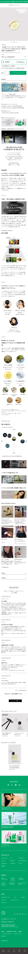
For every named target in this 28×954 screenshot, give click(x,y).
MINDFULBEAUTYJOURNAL (3, 884)
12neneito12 (19, 559)
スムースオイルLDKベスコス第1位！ (8, 1)
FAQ (15, 897)
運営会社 (3, 931)
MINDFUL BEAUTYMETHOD (13, 879)
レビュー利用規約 (14, 592)
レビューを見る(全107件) (21, 690)
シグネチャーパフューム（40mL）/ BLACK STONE (12, 107)
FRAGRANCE (4, 863)
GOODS (20, 863)
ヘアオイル (3, 44)
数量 (2, 72)
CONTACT (23, 897)
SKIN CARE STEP (14, 899)
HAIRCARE (12, 860)
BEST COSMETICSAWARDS (22, 884)
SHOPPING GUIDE (5, 897)
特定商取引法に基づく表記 (11, 931)
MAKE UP (3, 860)
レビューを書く (15, 700)
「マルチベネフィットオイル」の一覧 (9, 112)
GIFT (11, 858)
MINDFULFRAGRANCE (21, 879)
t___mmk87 (6, 559)
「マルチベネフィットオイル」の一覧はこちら (11, 456)
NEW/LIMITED (4, 858)
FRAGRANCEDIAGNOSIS (12, 884)
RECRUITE (3, 902)
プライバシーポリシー (18, 933)
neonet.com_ (19, 539)
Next (16, 42)
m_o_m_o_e (6, 519)
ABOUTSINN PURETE (4, 879)
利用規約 (20, 931)
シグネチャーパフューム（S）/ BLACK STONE (11, 106)
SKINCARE (21, 858)
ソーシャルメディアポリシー (6, 933)
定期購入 (3, 866)
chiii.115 (5, 539)
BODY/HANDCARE (23, 860)
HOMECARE (12, 863)
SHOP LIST (3, 899)
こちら (22, 68)
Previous (11, 42)
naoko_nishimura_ (20, 519)
